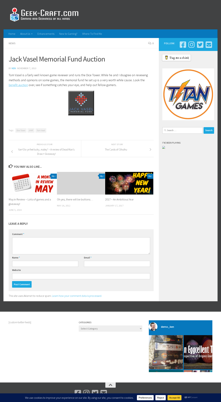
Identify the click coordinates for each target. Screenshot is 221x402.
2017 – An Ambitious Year (119, 199)
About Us (25, 33)
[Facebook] (182, 44)
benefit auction (18, 85)
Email (88, 257)
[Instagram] (191, 44)
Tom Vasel (41, 130)
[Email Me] (208, 44)
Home (11, 33)
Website (16, 270)
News (12, 43)
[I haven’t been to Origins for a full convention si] (201, 352)
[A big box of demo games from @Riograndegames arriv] (166, 352)
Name (16, 257)
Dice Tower (21, 130)
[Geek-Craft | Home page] (44, 14)
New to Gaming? (68, 33)
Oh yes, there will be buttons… (75, 199)
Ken (14, 68)
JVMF (31, 130)
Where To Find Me (92, 33)
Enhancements (45, 33)
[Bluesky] (200, 44)
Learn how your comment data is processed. (77, 295)
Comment (18, 234)
